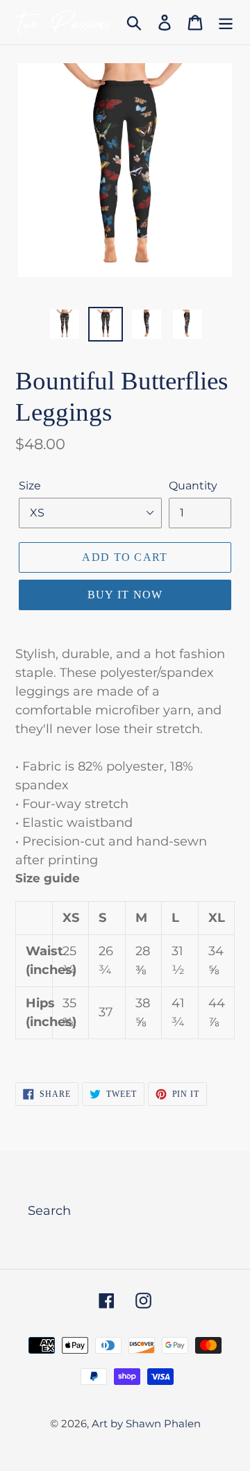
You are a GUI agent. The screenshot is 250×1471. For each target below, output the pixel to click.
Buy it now (125, 594)
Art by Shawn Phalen (146, 1423)
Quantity (193, 485)
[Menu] (225, 22)
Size (30, 485)
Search (49, 1210)
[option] (64, 324)
